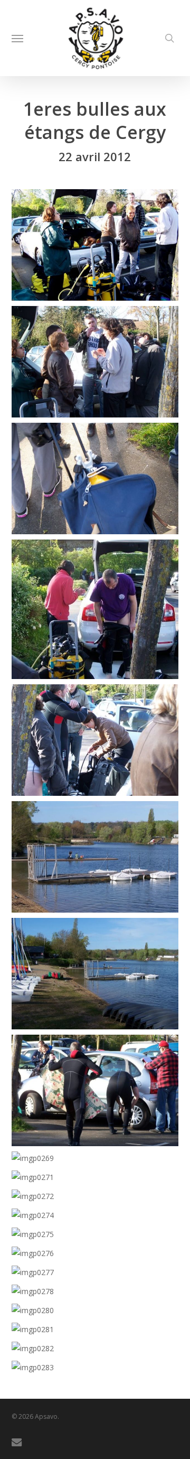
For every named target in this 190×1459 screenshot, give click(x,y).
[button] (17, 38)
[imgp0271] (98, 1180)
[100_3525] (98, 742)
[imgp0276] (98, 1256)
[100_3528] (98, 1093)
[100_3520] (98, 247)
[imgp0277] (98, 1275)
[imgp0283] (98, 1370)
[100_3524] (98, 612)
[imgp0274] (98, 1218)
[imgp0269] (98, 1161)
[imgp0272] (98, 1199)
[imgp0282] (98, 1351)
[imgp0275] (98, 1237)
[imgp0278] (98, 1294)
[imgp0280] (98, 1313)
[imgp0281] (98, 1332)
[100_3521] (98, 364)
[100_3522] (98, 481)
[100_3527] (98, 976)
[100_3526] (98, 859)
